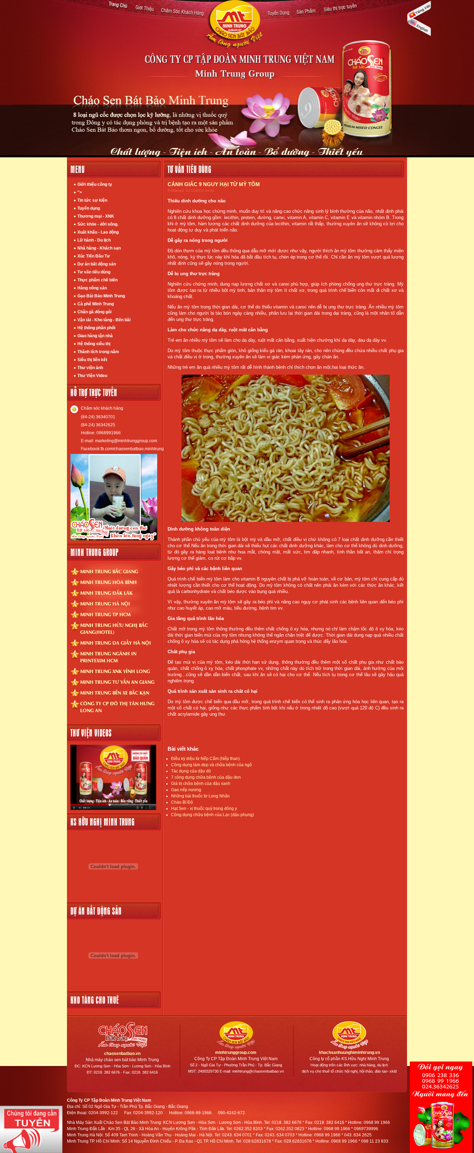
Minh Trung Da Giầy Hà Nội (115, 642)
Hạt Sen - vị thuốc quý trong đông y (204, 808)
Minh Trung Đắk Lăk (106, 592)
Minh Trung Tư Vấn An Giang (117, 681)
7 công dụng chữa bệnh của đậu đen (206, 777)
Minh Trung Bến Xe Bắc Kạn (114, 692)
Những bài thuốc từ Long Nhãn (200, 796)
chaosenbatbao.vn (122, 1053)
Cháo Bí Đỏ (182, 802)
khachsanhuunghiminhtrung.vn (349, 1052)
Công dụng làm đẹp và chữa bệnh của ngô (211, 764)
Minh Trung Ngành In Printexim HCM (108, 657)
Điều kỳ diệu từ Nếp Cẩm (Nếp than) (205, 758)
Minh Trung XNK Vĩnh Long (115, 670)
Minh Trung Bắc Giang (109, 571)
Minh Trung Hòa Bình (108, 581)
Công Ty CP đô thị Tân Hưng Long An (117, 707)
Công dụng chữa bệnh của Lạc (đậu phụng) (212, 814)
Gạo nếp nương (186, 789)
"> (79, 192)
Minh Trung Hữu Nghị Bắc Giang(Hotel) (114, 628)
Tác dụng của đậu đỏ (191, 771)
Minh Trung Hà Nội (105, 603)
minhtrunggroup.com (235, 1052)
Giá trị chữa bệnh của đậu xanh (200, 783)
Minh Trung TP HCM (105, 614)
